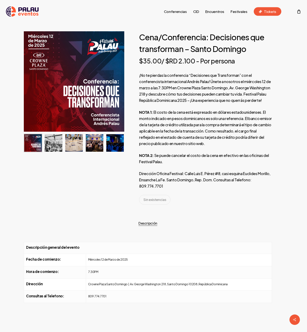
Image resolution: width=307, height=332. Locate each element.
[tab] (147, 223)
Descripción (147, 223)
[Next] (117, 142)
